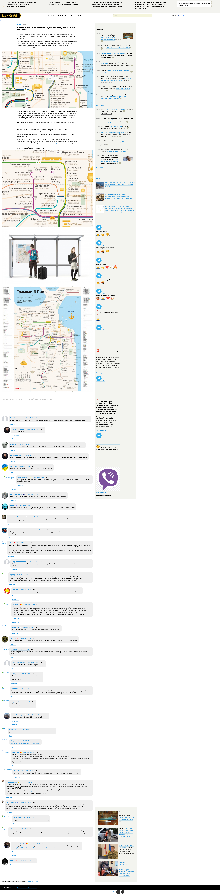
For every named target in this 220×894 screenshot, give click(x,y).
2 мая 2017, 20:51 (24, 649)
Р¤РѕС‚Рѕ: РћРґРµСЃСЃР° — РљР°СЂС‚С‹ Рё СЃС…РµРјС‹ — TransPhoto (35, 848)
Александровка (23, 478)
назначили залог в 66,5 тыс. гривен (118, 47)
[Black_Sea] (5, 672)
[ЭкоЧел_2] (7, 605)
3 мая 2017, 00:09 (22, 829)
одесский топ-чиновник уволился (111, 160)
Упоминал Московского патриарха (112, 133)
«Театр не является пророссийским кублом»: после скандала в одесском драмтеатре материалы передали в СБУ (118, 196)
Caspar (12, 861)
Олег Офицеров (18, 715)
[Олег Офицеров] (7, 718)
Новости (61, 15)
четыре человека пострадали (117, 151)
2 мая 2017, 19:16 (23, 444)
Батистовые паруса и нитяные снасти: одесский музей (111, 35)
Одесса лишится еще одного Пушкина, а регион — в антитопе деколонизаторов (65, 3)
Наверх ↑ (20, 403)
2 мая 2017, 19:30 (30, 455)
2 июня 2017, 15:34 (25, 861)
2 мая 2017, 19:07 (31, 418)
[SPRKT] (4, 728)
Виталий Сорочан (19, 429)
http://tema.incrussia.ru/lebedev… (27, 792)
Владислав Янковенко (17, 517)
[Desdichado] (6, 816)
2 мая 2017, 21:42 (27, 771)
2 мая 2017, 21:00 (24, 702)
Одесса (103, 109)
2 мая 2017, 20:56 (25, 689)
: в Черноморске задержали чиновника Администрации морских (115, 65)
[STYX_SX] (5, 642)
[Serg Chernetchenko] (5, 422)
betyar (11, 543)
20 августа (100, 105)
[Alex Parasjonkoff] (5, 498)
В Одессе (104, 70)
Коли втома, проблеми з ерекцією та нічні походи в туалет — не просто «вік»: (115, 77)
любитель (15, 752)
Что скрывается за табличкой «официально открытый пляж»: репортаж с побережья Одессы (120, 184)
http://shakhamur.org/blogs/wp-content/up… (25, 743)
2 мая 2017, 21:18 (33, 715)
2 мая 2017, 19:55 (38, 478)
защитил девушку (116, 126)
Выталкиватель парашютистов (21, 530)
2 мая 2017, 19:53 (39, 530)
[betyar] (4, 543)
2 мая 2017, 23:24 (28, 818)
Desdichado (17, 818)
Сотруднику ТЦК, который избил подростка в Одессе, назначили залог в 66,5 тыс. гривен (126, 832)
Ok (118, 892)
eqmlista (15, 590)
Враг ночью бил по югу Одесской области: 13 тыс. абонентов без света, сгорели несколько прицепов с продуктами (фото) (107, 4)
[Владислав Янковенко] (4, 519)
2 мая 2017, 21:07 (33, 663)
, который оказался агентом (119, 72)
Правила (30, 881)
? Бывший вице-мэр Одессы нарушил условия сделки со (116, 55)
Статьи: (98, 179)
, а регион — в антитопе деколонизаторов (117, 110)
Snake (12, 506)
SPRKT (11, 730)
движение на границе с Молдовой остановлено (113, 98)
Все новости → (101, 168)
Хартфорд (14, 466)
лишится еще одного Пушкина (116, 109)
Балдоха (14, 649)
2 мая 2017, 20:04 (33, 562)
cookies (112, 892)
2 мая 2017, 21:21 (24, 741)
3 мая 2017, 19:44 (29, 605)
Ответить (13, 424)
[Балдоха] (5, 650)
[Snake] (5, 509)
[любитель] (6, 752)
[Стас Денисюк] (3, 782)
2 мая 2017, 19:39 (32, 494)
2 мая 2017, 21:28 (28, 752)
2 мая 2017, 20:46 (25, 638)
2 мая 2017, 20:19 (22, 575)
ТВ (71, 15)
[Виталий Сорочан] (7, 433)
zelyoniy (12, 575)
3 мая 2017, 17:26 (34, 844)
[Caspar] (5, 864)
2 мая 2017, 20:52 (25, 674)
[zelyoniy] (4, 575)
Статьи (50, 15)
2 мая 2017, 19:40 (32, 429)
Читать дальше (101, 373)
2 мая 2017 (20, 24)
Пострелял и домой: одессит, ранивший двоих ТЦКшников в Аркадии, (116, 87)
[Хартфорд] (5, 470)
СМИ (78, 15)
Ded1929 (13, 444)
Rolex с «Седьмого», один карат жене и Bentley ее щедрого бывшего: (110, 157)
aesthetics (15, 627)
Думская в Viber (101, 492)
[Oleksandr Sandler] (7, 847)
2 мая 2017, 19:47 (34, 517)
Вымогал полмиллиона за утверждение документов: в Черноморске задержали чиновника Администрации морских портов (126, 868)
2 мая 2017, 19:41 (24, 506)
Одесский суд (105, 126)
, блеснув (109, 162)
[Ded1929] (5, 448)
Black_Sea (15, 674)
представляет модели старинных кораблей (108, 38)
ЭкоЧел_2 (16, 605)
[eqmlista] (7, 593)
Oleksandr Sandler (18, 844)
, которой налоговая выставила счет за (114, 127)
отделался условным (123, 88)
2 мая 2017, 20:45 (25, 590)
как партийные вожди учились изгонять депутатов (114, 121)
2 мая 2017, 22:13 (26, 782)
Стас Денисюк (12, 782)
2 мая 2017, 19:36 (24, 466)
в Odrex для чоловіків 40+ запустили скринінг (116, 79)
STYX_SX (13, 638)
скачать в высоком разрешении (54, 143)
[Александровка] (9, 478)
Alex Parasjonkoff (16, 494)
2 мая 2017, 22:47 (25, 803)
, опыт (120, 122)
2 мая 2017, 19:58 (22, 543)
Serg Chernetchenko (17, 418)
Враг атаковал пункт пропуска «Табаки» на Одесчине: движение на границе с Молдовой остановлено (21, 4)
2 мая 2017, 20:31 (28, 627)
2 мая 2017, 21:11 (23, 730)
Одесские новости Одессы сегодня (27, 887)
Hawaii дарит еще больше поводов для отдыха (115, 142)
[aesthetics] (6, 626)
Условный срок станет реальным (113, 54)
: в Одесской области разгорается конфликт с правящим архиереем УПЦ (116, 134)
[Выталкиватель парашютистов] (4, 533)
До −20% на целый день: (109, 141)
